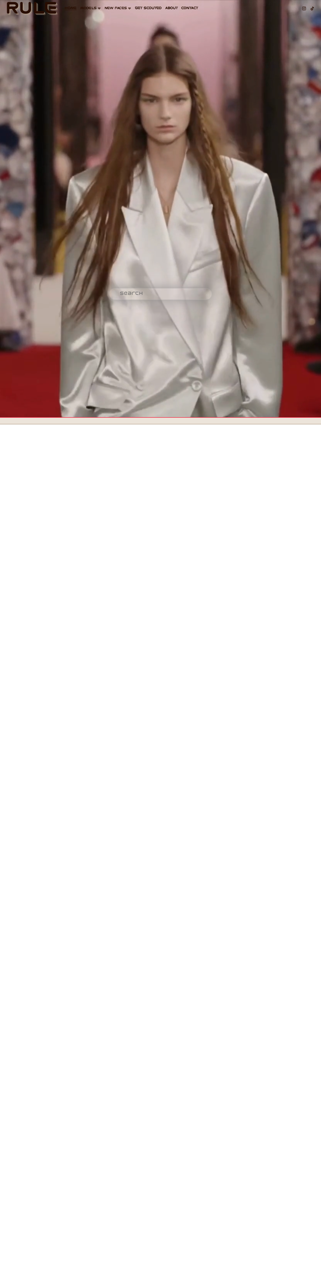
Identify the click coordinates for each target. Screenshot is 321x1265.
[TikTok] (312, 8)
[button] (40, 484)
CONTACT (189, 8)
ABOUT (171, 8)
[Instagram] (304, 8)
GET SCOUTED (148, 8)
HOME (70, 8)
